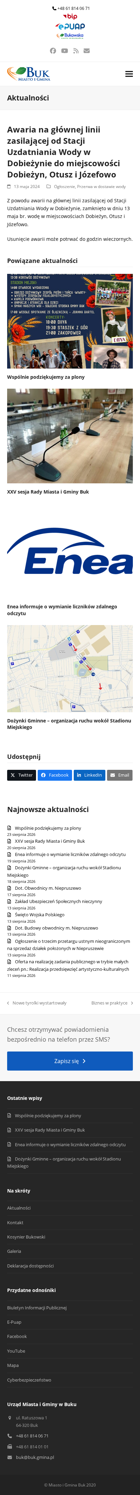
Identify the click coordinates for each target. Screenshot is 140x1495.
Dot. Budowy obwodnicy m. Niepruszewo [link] (56, 928)
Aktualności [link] (19, 1208)
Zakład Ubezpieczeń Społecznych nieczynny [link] (58, 901)
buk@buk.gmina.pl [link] (35, 1457)
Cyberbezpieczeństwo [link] (29, 1380)
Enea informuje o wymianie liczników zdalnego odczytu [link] (70, 854)
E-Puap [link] (14, 1322)
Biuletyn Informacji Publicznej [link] (37, 1308)
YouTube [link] (16, 1351)
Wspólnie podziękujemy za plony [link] (46, 377)
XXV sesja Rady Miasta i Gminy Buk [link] (48, 491)
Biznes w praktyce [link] (109, 1003)
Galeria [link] (14, 1251)
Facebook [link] (17, 1336)
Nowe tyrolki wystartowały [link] (37, 1003)
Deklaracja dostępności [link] (30, 1266)
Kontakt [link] (15, 1222)
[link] (70, 18)
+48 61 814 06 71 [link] (73, 8)
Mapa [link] (13, 1365)
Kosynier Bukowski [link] (26, 1237)
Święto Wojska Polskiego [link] (40, 915)
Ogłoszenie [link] (64, 186)
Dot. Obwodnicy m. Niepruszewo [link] (48, 888)
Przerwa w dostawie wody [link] (101, 186)
